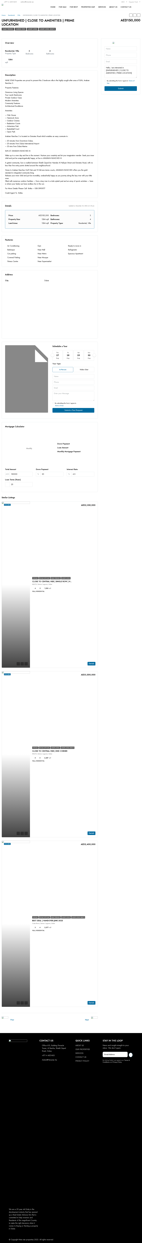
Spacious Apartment (75, 253)
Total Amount (10, 469)
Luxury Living (32, 29)
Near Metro (42, 253)
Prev (12, 1020)
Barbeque (11, 249)
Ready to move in (74, 246)
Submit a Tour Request (73, 410)
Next (87, 1020)
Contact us (126, 7)
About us (113, 7)
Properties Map (88, 7)
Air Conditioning (13, 246)
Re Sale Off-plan (44, 578)
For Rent (74, 7)
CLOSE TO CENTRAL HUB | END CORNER (49, 751)
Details (91, 663)
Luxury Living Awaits (47, 29)
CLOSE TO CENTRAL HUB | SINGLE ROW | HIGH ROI (54, 581)
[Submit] (131, 1055)
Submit (120, 88)
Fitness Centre (12, 261)
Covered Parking (13, 257)
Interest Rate (72, 469)
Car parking (11, 253)
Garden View (20, 29)
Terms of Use (59, 406)
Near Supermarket (44, 261)
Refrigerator (72, 249)
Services (102, 7)
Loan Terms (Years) (13, 479)
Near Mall (41, 249)
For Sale (62, 7)
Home (52, 7)
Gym (39, 246)
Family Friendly (8, 29)
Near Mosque (43, 257)
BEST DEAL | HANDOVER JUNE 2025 (47, 920)
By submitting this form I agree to (65, 404)
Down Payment (42, 469)
